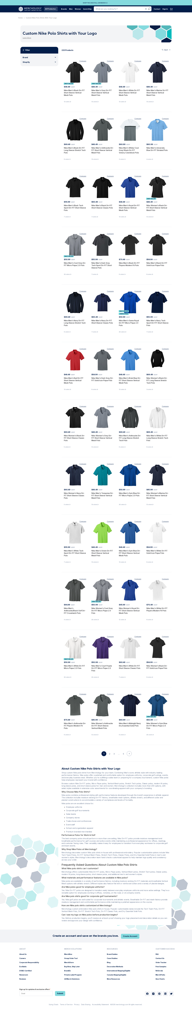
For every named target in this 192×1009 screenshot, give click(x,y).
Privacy (77, 1004)
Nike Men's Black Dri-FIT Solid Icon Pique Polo (156, 264)
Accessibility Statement (100, 1004)
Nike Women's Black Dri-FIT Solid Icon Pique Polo (156, 667)
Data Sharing (85, 1004)
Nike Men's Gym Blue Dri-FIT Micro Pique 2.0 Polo (129, 494)
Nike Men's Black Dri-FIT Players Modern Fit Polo (129, 264)
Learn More (27, 38)
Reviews (24, 979)
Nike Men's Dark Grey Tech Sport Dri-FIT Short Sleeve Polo (101, 265)
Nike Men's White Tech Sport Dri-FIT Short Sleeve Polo (75, 553)
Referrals (160, 971)
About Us (24, 954)
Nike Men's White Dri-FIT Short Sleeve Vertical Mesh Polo (129, 92)
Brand (25, 57)
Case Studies (113, 958)
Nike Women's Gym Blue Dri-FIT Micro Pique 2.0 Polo (156, 725)
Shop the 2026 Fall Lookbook (94, 3)
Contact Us (161, 958)
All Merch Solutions (72, 979)
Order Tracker (162, 962)
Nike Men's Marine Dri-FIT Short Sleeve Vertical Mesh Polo (157, 92)
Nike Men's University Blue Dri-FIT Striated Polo (157, 149)
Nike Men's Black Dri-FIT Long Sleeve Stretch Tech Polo (75, 150)
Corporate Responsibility (30, 962)
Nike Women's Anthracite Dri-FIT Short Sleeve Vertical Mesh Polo (102, 725)
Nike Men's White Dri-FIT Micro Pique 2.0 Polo (74, 667)
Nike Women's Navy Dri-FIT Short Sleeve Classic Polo (74, 495)
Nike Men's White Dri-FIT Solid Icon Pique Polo (156, 552)
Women (78, 9)
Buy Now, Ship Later (73, 967)
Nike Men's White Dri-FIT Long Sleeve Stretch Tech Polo (157, 438)
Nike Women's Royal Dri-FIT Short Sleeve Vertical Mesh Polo (129, 610)
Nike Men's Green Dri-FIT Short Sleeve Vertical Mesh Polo (102, 553)
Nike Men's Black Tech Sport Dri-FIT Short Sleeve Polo (75, 207)
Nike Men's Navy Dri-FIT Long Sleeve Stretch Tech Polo (75, 322)
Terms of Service (66, 1004)
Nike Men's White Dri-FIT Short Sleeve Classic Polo (129, 667)
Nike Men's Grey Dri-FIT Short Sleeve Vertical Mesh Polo (101, 92)
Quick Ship (87, 9)
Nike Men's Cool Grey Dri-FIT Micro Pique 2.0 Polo (75, 264)
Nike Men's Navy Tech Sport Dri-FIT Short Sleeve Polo (157, 322)
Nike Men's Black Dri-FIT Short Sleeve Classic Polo (102, 206)
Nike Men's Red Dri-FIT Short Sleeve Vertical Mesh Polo (73, 380)
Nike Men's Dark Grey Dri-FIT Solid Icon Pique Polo (102, 379)
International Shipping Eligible (119, 971)
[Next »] (129, 757)
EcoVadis (24, 967)
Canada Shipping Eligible (117, 975)
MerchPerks (161, 975)
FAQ (158, 954)
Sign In (165, 9)
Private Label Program (74, 975)
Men (71, 9)
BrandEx (68, 971)
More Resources (114, 979)
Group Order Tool (72, 958)
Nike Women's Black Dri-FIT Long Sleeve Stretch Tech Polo (156, 380)
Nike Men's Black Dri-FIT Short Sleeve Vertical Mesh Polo (74, 92)
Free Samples (162, 967)
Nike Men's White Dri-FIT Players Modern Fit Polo (156, 609)
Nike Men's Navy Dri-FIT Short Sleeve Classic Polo (102, 321)
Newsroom (25, 975)
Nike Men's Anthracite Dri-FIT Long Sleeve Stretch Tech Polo (130, 438)
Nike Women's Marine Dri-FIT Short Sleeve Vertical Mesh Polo (157, 495)
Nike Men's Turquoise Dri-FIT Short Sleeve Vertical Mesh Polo (102, 495)
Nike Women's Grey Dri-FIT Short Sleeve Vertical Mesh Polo (101, 438)
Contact (157, 9)
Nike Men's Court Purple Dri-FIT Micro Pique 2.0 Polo (101, 668)
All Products (50, 9)
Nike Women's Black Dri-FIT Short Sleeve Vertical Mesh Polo (156, 207)
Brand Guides (113, 954)
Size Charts (161, 979)
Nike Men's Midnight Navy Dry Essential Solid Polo (130, 724)
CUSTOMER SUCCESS (165, 949)
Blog (109, 962)
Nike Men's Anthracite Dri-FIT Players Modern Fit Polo (75, 725)
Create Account (130, 936)
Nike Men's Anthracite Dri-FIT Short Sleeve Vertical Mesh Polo (102, 150)
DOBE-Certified (27, 971)
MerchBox (69, 954)
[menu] (29, 965)
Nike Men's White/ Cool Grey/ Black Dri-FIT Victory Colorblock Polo (129, 150)
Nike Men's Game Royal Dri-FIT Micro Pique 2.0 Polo (129, 322)
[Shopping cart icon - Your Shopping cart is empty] (172, 11)
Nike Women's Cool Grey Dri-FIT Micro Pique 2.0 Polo (102, 610)
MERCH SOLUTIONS (73, 949)
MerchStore (70, 962)
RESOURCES (112, 949)
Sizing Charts (53, 1004)
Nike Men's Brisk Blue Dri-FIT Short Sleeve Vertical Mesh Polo (130, 380)
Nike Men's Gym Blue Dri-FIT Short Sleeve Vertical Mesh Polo (129, 553)
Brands (64, 9)
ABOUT (22, 949)
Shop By (26, 62)
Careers (24, 958)
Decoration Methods (116, 967)
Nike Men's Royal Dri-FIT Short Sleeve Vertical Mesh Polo (129, 207)
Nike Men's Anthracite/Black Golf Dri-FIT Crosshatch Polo (74, 610)
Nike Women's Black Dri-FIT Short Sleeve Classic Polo (74, 438)
